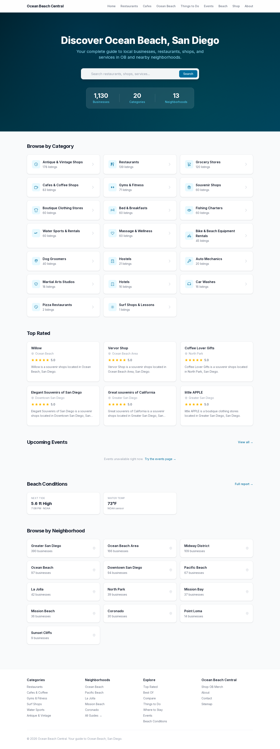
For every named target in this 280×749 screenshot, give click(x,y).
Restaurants (129, 6)
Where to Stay (153, 709)
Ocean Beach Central (45, 6)
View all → (245, 442)
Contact (206, 698)
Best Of (148, 692)
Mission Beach (95, 704)
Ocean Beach (166, 6)
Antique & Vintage (39, 715)
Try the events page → (160, 459)
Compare (149, 698)
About (249, 6)
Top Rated (150, 686)
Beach (223, 6)
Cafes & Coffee (37, 692)
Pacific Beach (94, 692)
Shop (236, 6)
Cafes (147, 6)
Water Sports (35, 709)
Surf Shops (34, 704)
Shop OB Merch (212, 686)
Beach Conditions (155, 721)
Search (188, 73)
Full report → (244, 484)
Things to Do (190, 6)
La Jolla (90, 698)
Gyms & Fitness (37, 698)
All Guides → (93, 715)
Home (111, 6)
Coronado (92, 709)
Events (209, 6)
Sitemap (206, 704)
